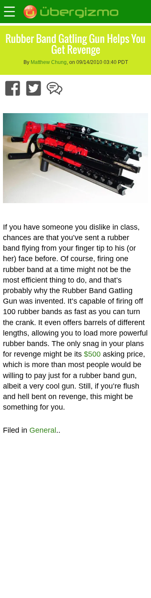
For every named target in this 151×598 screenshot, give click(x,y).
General (42, 430)
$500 (92, 354)
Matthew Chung (49, 62)
